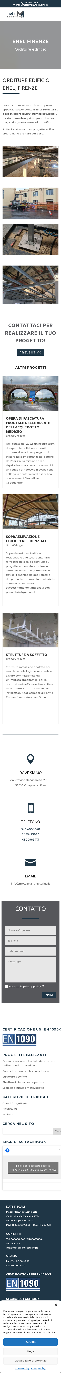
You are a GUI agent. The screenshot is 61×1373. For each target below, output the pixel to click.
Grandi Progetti (15, 435)
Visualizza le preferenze (31, 1360)
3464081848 (18, 1239)
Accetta (30, 1342)
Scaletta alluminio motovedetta (23, 1087)
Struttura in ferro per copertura (23, 1082)
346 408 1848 (30, 829)
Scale (6, 1114)
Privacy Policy (38, 1368)
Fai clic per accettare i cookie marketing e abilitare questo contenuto (33, 1167)
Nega (30, 1351)
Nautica (8, 1109)
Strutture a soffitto (26, 655)
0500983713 (30, 839)
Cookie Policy (22, 1368)
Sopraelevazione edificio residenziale (27, 1071)
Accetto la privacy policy (25, 986)
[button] (56, 1304)
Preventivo (30, 352)
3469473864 (30, 834)
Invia (49, 995)
